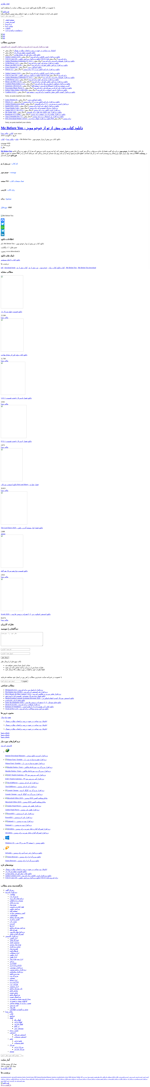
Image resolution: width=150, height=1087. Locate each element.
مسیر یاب (13, 921)
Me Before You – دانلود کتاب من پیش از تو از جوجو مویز (42, 128)
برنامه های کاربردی (17, 898)
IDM (35, 1077)
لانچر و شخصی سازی (17, 913)
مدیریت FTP (14, 982)
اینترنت (12, 924)
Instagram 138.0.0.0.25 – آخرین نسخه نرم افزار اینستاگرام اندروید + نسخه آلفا (37, 86)
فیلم (11, 1039)
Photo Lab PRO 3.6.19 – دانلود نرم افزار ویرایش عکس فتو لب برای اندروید (36, 65)
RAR (70, 1077)
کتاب (11, 133)
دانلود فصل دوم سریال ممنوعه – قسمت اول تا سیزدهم (25, 696)
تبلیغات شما (5, 733)
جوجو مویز (43, 268)
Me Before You (71, 268)
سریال (12, 1045)
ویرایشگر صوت (15, 997)
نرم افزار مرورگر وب (81, 1079)
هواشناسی (13, 915)
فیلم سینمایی (19, 1043)
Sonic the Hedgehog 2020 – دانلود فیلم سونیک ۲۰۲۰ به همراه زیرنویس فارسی (33, 702)
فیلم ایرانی (18, 1041)
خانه (16, 139)
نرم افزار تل (131, 1079)
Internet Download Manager (44, 1077)
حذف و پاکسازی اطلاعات (19, 1009)
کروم (8, 1081)
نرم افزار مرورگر (91, 1079)
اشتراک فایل (14, 940)
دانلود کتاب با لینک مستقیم (10, 260)
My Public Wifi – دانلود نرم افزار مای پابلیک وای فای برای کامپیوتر (33, 112)
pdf (2, 268)
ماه (6, 717)
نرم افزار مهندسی (16, 968)
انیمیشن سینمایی (20, 1037)
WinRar (78, 1077)
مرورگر (27, 1079)
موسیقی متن (18, 1028)
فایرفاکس (104, 1077)
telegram (74, 1077)
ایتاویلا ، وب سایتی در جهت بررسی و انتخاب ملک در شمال (35, 50)
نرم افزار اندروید (39, 47)
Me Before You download (87, 268)
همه (46, 47)
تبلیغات (7, 28)
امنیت (144, 1077)
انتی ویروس (132, 1077)
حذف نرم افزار (15, 947)
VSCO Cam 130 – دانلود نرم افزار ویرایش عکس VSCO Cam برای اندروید (36, 59)
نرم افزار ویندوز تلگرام (70, 1079)
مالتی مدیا (4, 133)
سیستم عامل (14, 942)
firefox (24, 1077)
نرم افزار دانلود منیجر (113, 1079)
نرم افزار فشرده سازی (102, 1079)
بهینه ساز (13, 905)
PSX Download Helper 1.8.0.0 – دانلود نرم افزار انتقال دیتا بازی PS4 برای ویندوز (38, 119)
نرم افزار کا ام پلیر (59, 1079)
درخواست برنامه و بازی (13, 30)
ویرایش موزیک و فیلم (17, 928)
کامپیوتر (9, 746)
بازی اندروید (28, 47)
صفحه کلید (13, 911)
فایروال (12, 1007)
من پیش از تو (33, 268)
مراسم (12, 1016)
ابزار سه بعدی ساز (16, 959)
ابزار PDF (13, 963)
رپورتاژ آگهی (9, 890)
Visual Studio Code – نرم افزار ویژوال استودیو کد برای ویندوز (31, 108)
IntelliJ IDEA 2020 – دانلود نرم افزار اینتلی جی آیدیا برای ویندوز (32, 106)
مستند (3, 534)
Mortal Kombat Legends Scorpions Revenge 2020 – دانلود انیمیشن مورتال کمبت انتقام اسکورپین (39, 698)
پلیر (15, 1081)
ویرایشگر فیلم (15, 995)
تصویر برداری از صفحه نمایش (20, 1003)
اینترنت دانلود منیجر (124, 1077)
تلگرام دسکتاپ (111, 1077)
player (66, 1077)
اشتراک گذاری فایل (17, 934)
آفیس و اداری (14, 919)
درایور (12, 961)
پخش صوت (14, 993)
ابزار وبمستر (14, 986)
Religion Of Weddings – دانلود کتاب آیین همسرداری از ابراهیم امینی (29, 707)
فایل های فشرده (97, 1077)
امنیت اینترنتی (138, 1077)
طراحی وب (14, 984)
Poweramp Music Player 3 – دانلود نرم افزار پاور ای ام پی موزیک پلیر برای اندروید (38, 88)
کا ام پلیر (12, 1081)
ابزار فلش (13, 957)
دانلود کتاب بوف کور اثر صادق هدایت (27, 55)
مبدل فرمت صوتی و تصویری (20, 999)
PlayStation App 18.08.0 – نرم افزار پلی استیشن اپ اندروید (26, 692)
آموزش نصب (10, 22)
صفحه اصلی (9, 20)
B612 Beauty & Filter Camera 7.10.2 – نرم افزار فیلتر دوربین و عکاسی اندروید (33, 694)
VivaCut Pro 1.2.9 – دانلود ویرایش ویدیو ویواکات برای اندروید (26, 709)
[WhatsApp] (75, 227)
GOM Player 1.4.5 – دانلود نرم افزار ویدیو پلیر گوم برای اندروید (32, 63)
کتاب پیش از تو (22, 268)
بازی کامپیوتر (5, 47)
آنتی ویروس (14, 1005)
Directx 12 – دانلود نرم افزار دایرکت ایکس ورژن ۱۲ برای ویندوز (32, 69)
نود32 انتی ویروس (49, 1079)
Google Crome (30, 1077)
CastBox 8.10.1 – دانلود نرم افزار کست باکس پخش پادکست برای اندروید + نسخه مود (40, 92)
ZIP (82, 1077)
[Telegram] (75, 231)
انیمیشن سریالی (20, 1035)
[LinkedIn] (75, 234)
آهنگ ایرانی (18, 1022)
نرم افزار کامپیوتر (17, 47)
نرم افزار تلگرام (123, 1079)
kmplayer (54, 1077)
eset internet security (6, 1077)
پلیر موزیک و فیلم (16, 989)
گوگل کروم (3, 1081)
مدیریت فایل (14, 903)
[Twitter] (75, 223)
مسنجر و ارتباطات (16, 901)
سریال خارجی (19, 1049)
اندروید (3, 746)
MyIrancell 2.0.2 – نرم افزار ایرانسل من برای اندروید (24, 690)
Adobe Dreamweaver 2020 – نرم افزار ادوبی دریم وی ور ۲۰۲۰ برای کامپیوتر (37, 104)
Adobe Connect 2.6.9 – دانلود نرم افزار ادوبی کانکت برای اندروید (32, 57)
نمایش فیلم (14, 991)
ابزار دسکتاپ (14, 953)
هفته (9, 717)
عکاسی (12, 894)
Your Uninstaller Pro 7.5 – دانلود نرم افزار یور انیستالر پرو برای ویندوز (34, 116)
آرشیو (147, 1077)
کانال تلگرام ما (6, 1068)
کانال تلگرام (5, 4)
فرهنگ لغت (14, 951)
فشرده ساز (14, 949)
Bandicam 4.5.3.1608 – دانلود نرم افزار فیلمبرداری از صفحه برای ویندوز (35, 114)
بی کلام (16, 1026)
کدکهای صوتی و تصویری (18, 1001)
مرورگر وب (14, 896)
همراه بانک (13, 930)
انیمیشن (12, 1033)
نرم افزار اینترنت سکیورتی (140, 1079)
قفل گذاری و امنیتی (17, 907)
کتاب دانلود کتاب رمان (57, 268)
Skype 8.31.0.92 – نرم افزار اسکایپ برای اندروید (22, 704)
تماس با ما (9, 26)
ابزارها (12, 926)
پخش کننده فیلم (21, 1081)
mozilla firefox (61, 1077)
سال (2, 717)
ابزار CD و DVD (16, 965)
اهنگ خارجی (18, 1024)
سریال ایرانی (18, 1047)
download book (10, 268)
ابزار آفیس (13, 938)
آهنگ (11, 1018)
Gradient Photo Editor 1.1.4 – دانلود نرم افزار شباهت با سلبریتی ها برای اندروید (37, 84)
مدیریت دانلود (14, 974)
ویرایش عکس (15, 909)
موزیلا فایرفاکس (15, 1079)
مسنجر (12, 978)
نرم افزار (8, 1079)
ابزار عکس (14, 955)
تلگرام (116, 1077)
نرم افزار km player (40, 1079)
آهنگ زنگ (17, 1020)
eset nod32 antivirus (17, 1077)
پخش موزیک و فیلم (16, 917)
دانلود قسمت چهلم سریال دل (24, 53)
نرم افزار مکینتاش (16, 972)
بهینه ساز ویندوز (15, 945)
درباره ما (8, 24)
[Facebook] (75, 220)
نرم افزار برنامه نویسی (18, 970)
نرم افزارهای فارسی (17, 932)
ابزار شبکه (13, 980)
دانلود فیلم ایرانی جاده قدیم (15, 700)
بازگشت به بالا (6, 1085)
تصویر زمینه (14, 1030)
